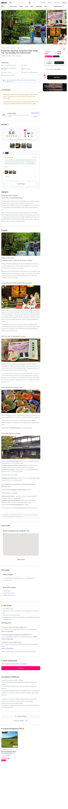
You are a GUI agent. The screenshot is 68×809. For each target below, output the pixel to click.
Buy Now (57, 77)
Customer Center (21, 716)
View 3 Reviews (21, 184)
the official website (15, 428)
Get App (50, 2)
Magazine (43, 2)
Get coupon (60, 62)
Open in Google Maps (7, 631)
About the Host (35, 113)
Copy (26, 720)
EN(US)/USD (57, 2)
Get (5, 595)
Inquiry (35, 116)
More (6, 166)
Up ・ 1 (9, 176)
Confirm (21, 668)
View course (21, 559)
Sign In (64, 2)
